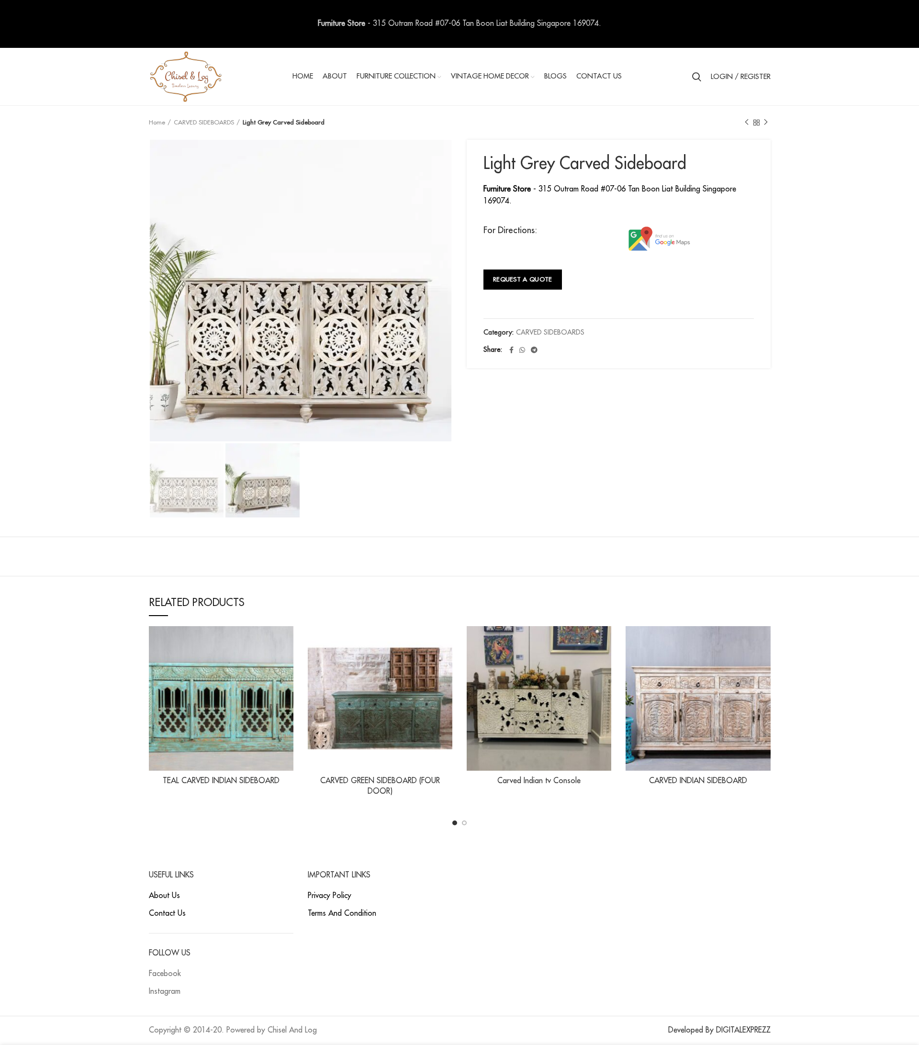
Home (157, 122)
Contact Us (167, 913)
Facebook (165, 974)
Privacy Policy (329, 895)
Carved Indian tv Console (539, 781)
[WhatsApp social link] (522, 350)
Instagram (164, 991)
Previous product (746, 122)
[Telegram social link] (534, 350)
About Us (164, 895)
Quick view (286, 641)
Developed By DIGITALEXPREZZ (719, 1030)
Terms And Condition (342, 913)
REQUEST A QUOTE (522, 279)
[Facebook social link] (511, 350)
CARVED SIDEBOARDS (204, 122)
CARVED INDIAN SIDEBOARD (698, 781)
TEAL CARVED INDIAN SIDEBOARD (221, 781)
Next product (766, 122)
